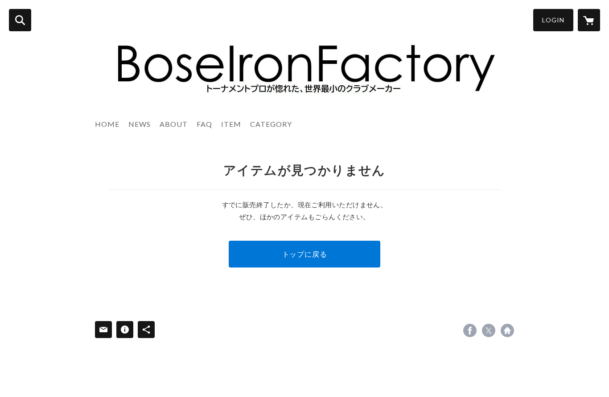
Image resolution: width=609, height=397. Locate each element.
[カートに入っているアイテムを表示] (589, 20)
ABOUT (174, 124)
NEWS (139, 124)
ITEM (231, 124)
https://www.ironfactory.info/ (507, 330)
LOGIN (553, 20)
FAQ (204, 124)
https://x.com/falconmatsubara (488, 330)
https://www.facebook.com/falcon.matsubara (470, 330)
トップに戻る (304, 254)
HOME (107, 124)
